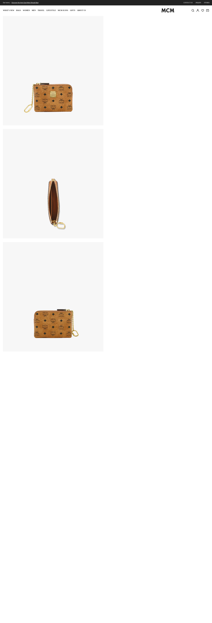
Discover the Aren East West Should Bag (25, 3)
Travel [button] (41, 10)
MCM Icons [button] (63, 10)
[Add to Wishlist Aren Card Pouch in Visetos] (190, 19)
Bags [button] (18, 10)
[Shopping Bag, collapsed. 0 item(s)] (207, 10)
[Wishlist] (202, 10)
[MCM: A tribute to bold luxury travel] (167, 12)
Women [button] (26, 10)
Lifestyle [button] (51, 10)
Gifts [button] (72, 10)
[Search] (192, 10)
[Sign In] (197, 10)
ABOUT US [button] (81, 10)
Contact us (188, 3)
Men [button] (34, 10)
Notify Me (158, 42)
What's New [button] (8, 10)
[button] (53, 70)
